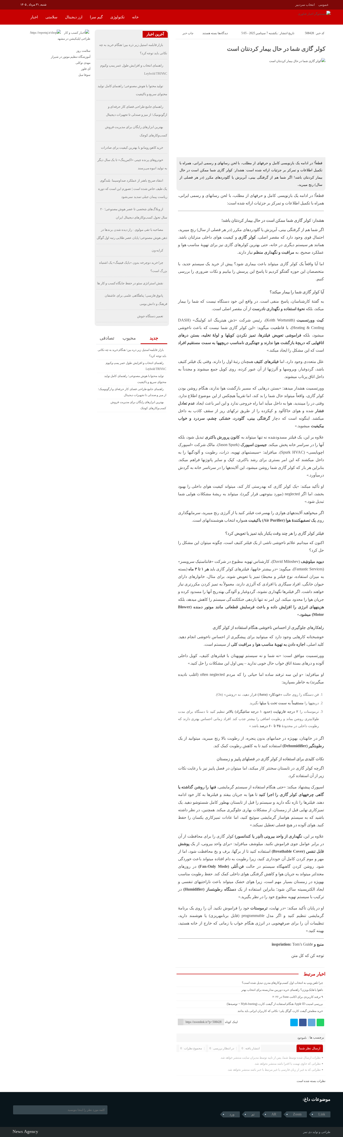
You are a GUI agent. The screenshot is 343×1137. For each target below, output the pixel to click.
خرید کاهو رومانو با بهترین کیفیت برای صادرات (132, 147)
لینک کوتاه (231, 1022)
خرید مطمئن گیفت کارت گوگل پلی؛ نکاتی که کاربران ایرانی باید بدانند (280, 1011)
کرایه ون (157, 250)
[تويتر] (294, 1022)
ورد (232, 1114)
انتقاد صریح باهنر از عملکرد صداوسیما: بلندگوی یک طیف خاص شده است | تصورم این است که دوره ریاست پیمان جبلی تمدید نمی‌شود (132, 189)
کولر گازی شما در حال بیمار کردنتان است (276, 49)
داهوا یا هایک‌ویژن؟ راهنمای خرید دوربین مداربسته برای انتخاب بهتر (282, 990)
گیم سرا (96, 17)
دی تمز (307, 1132)
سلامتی (51, 17)
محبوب (129, 338)
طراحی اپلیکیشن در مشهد (74, 38)
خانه (135, 17)
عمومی (323, 5)
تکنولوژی (117, 17)
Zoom (297, 1114)
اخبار (34, 17)
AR (273, 1114)
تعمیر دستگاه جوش (150, 316)
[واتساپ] (320, 1022)
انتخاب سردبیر (305, 5)
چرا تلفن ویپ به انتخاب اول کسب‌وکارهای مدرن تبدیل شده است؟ (282, 983)
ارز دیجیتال (73, 17)
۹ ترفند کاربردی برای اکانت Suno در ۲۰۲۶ (297, 997)
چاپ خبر (188, 33)
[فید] (16, 4)
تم (253, 1114)
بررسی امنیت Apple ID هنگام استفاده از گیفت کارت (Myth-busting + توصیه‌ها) (275, 1004)
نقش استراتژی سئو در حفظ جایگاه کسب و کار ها (130, 283)
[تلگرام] (311, 1022)
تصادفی (107, 338)
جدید (154, 338)
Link (321, 1114)
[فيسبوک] (303, 1022)
